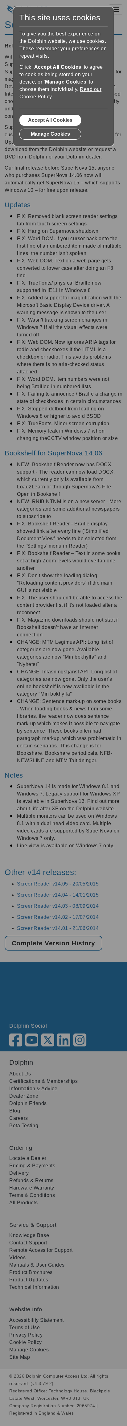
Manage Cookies (50, 134)
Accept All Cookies (50, 120)
